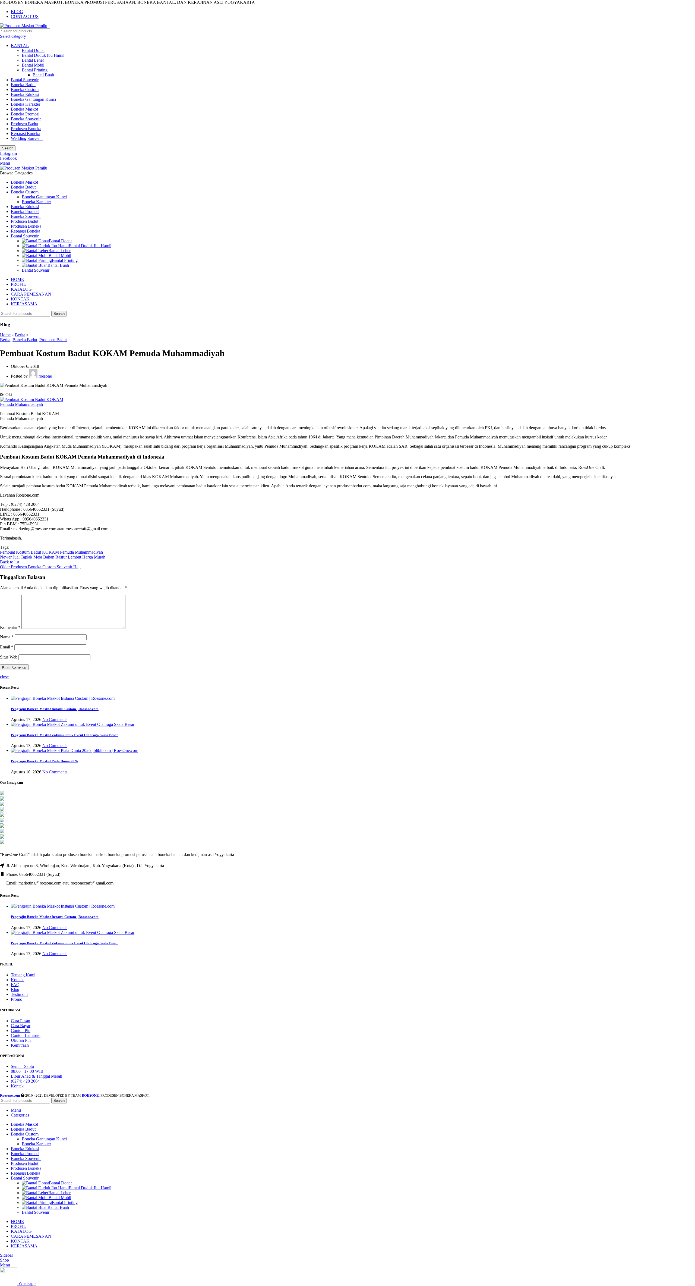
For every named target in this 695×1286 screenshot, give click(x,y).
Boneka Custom (25, 89)
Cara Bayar (20, 1025)
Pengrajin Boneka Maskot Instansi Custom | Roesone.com (55, 709)
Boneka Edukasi (25, 94)
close (4, 677)
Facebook (8, 158)
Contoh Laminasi (25, 1035)
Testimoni (19, 994)
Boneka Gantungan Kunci (33, 99)
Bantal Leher (33, 60)
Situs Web (8, 657)
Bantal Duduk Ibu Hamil (43, 55)
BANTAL (20, 45)
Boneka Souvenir (26, 119)
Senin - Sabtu (22, 1066)
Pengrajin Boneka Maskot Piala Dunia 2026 (44, 761)
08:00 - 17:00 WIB (27, 1071)
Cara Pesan (20, 1020)
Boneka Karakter (25, 104)
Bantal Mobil (33, 65)
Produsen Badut (24, 123)
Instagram (8, 153)
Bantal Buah (43, 75)
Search (7, 148)
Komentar (10, 627)
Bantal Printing (35, 70)
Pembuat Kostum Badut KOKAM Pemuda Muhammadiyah (51, 552)
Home (5, 335)
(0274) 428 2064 (25, 1081)
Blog (15, 989)
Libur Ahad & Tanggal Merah (36, 1076)
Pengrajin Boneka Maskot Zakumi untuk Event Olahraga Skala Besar (64, 735)
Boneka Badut (23, 84)
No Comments (54, 719)
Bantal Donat (33, 50)
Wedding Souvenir (27, 138)
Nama (7, 637)
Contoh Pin (20, 1030)
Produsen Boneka (26, 128)
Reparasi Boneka (25, 133)
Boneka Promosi (25, 114)
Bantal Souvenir (25, 79)
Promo (16, 999)
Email (6, 647)
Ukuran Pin (21, 1040)
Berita (20, 335)
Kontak (17, 979)
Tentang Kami (23, 975)
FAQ (15, 984)
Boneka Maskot (24, 109)
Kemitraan (20, 1045)
